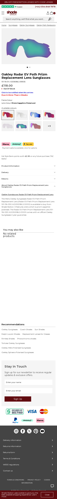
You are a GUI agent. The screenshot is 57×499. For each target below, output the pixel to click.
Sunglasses (13, 25)
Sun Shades (40, 329)
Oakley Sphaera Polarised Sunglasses (18, 352)
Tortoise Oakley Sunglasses (13, 343)
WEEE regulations (11, 464)
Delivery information (12, 440)
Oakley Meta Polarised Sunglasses (16, 348)
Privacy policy (34, 480)
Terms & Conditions (11, 458)
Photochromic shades (26, 339)
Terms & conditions (15, 480)
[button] (27, 67)
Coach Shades (26, 329)
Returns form (9, 452)
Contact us (8, 471)
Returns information (12, 446)
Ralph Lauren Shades (11, 334)
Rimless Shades (8, 339)
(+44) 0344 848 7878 (45, 6)
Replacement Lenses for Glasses (36, 334)
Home (4, 25)
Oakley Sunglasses (27, 25)
